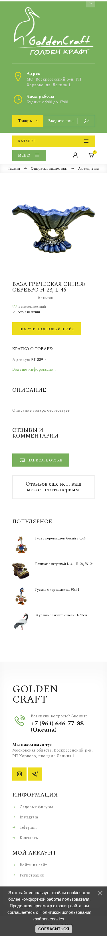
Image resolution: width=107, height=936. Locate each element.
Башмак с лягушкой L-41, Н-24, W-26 (64, 564)
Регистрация (31, 875)
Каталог (26, 141)
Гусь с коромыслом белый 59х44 (60, 538)
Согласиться (53, 929)
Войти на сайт (33, 865)
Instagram (28, 817)
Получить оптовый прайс (46, 329)
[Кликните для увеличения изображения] (53, 229)
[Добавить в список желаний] (53, 306)
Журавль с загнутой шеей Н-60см (61, 615)
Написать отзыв (44, 460)
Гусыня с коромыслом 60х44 (57, 590)
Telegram (28, 827)
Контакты (29, 838)
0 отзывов (45, 298)
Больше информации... (34, 369)
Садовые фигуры (36, 807)
